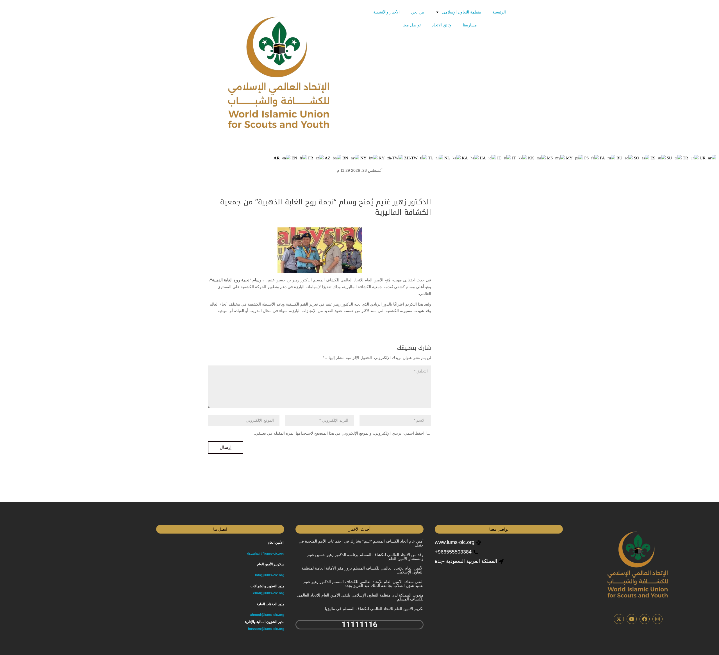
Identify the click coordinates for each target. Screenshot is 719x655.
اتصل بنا (220, 529)
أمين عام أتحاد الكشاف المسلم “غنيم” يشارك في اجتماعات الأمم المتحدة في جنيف (361, 543)
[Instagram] (657, 619)
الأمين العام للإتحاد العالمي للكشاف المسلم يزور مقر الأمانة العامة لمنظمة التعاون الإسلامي (363, 570)
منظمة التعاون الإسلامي (461, 12)
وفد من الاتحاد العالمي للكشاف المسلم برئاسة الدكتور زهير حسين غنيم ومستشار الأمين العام (365, 556)
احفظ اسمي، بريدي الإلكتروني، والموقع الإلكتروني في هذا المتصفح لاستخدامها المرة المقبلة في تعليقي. (339, 433)
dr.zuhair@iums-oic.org (265, 553)
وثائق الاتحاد (442, 25)
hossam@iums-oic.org (266, 629)
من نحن (417, 12)
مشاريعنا (470, 25)
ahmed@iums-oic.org (267, 615)
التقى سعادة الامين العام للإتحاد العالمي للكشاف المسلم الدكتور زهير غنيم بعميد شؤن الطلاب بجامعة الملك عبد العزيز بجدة (363, 583)
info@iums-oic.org (269, 575)
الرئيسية (499, 12)
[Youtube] (632, 619)
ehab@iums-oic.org (268, 593)
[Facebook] (645, 619)
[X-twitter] (619, 619)
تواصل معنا (411, 25)
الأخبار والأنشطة (386, 12)
